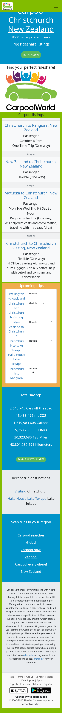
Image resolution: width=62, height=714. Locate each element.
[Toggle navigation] (56, 6)
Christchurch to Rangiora (16, 373)
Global (31, 542)
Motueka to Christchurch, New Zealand (31, 195)
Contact (40, 676)
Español (48, 684)
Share (50, 676)
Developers (27, 680)
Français (25, 684)
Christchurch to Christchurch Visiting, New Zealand (31, 245)
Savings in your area (31, 459)
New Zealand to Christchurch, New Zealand (31, 164)
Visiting (20, 491)
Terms (19, 676)
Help (11, 676)
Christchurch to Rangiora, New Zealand (31, 127)
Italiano (36, 684)
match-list (39, 658)
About (29, 676)
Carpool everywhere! (31, 564)
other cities (29, 655)
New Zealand (31, 29)
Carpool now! (31, 549)
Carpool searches (31, 535)
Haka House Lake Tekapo (27, 498)
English (13, 684)
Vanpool (31, 557)
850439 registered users (31, 37)
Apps (40, 680)
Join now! (31, 55)
